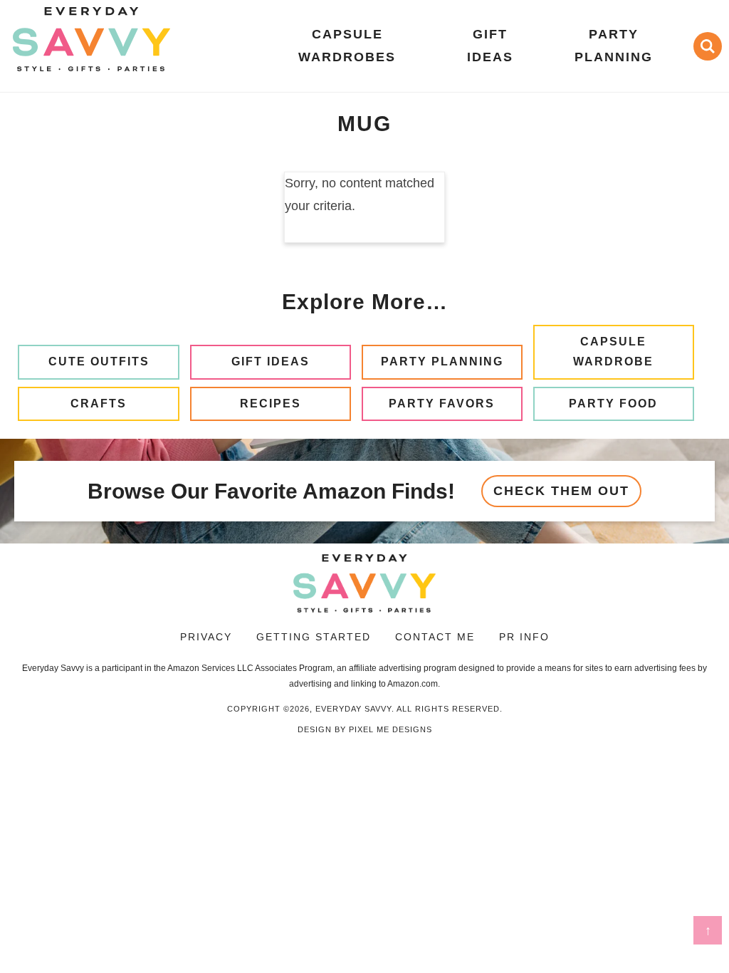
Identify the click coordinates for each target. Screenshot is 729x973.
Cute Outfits (99, 361)
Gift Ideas (270, 361)
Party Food (613, 403)
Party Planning (442, 361)
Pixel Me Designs (390, 729)
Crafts (98, 403)
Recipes (270, 403)
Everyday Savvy (91, 39)
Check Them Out (561, 491)
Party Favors (442, 403)
